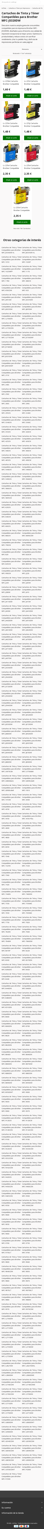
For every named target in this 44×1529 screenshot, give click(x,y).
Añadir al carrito (11, 96)
